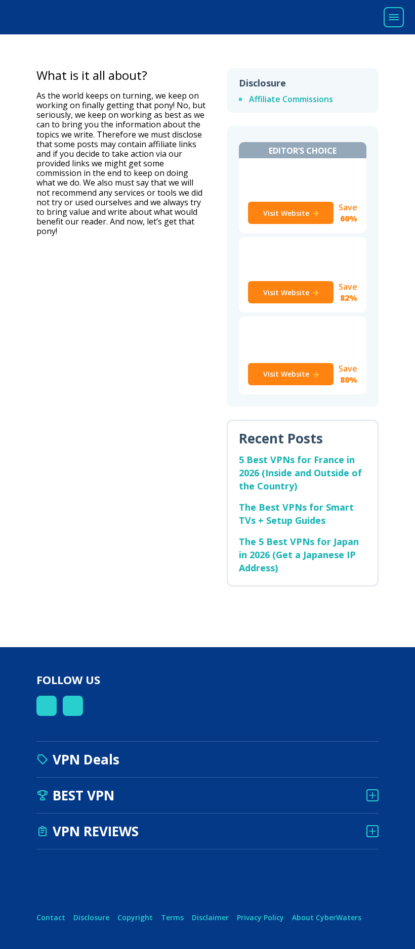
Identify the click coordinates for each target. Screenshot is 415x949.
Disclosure (91, 917)
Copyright (135, 917)
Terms (172, 917)
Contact (50, 917)
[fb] (46, 706)
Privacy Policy (260, 917)
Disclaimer (210, 917)
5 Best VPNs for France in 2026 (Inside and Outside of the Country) (300, 473)
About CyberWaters (326, 917)
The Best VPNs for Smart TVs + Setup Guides (296, 513)
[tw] (73, 706)
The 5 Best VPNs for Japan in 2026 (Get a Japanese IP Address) (299, 554)
